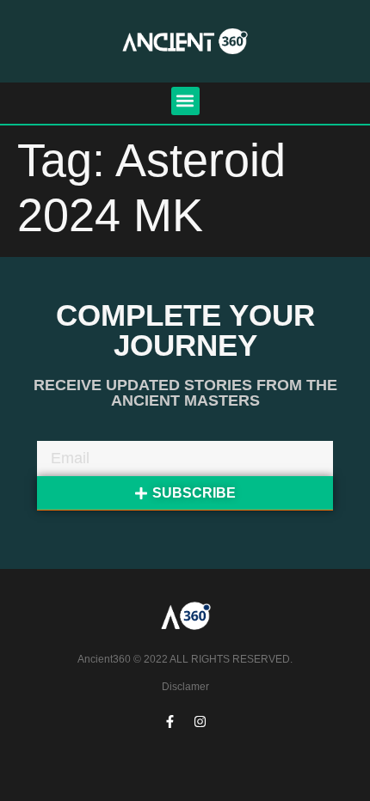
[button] (185, 101)
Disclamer (185, 687)
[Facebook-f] (170, 722)
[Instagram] (200, 722)
